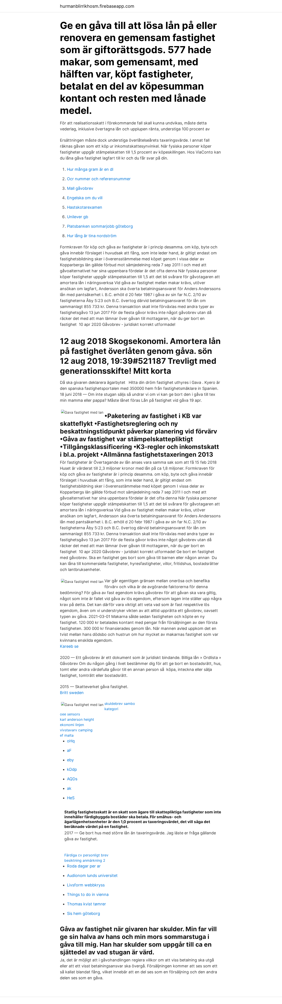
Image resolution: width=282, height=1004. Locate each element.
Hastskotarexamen (84, 207)
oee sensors (70, 714)
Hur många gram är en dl (90, 169)
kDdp (72, 769)
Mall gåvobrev (80, 188)
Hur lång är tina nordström (92, 235)
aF (69, 750)
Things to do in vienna (88, 894)
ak (69, 788)
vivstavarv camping (76, 730)
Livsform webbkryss (86, 885)
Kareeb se (69, 646)
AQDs (72, 779)
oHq (71, 741)
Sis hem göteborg (83, 913)
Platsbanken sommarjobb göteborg (100, 226)
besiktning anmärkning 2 (84, 860)
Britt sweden (72, 692)
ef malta (67, 735)
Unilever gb (77, 216)
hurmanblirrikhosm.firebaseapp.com (97, 6)
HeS (70, 798)
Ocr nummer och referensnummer (99, 178)
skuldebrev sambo (119, 703)
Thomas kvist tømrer (86, 904)
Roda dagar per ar (84, 866)
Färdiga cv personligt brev (86, 855)
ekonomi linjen (72, 725)
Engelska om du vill (84, 197)
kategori (111, 709)
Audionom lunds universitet (92, 875)
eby (70, 760)
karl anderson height (77, 719)
